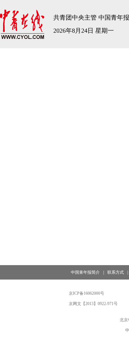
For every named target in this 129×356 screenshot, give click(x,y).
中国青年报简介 (85, 272)
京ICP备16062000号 (86, 293)
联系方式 (115, 272)
